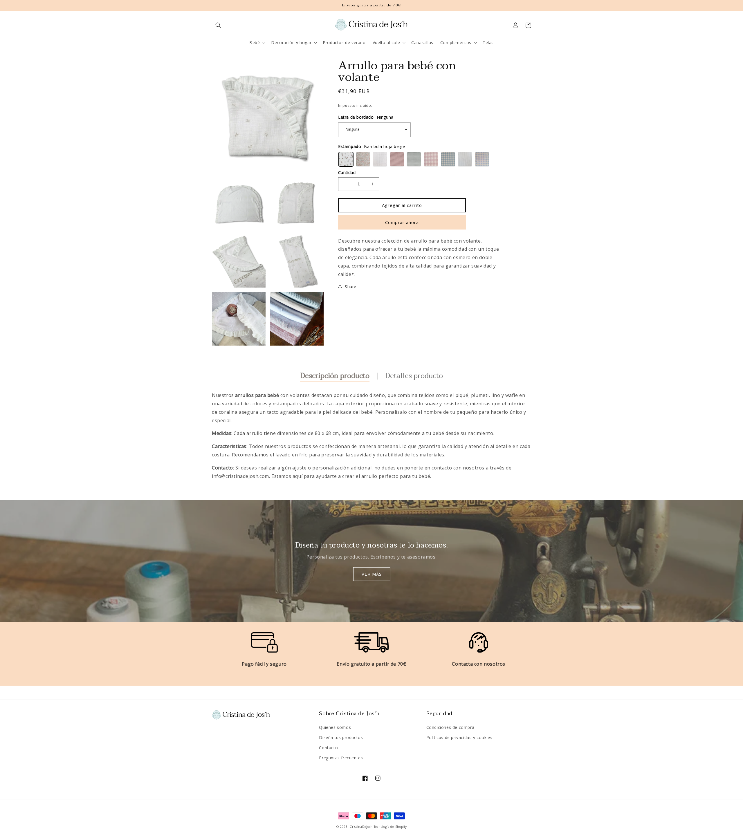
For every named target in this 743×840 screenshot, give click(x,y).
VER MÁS (372, 574)
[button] (218, 25)
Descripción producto (334, 376)
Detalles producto (414, 376)
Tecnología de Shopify (390, 827)
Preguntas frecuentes (341, 757)
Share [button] (350, 286)
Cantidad (347, 172)
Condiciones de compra (450, 727)
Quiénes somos (335, 727)
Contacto (328, 747)
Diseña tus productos (341, 737)
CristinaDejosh (361, 827)
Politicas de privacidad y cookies (459, 737)
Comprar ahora (402, 222)
